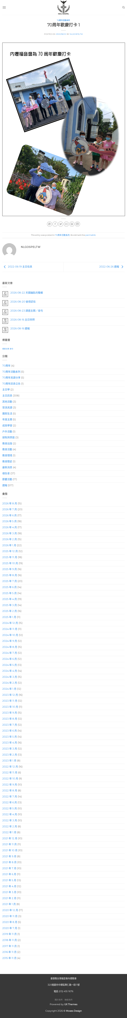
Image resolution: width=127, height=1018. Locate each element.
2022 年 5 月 (9, 808)
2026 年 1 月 (9, 545)
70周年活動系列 (63, 20)
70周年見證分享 (11, 377)
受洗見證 (7, 407)
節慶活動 (7, 479)
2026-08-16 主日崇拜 (22, 319)
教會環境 (7, 455)
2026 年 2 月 (9, 539)
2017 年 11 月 (9, 946)
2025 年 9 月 (9, 569)
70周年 (6, 365)
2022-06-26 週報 (109, 266)
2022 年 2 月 (9, 826)
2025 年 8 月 (9, 575)
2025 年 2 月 (9, 611)
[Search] (123, 7)
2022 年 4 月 (9, 814)
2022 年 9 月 (9, 784)
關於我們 (58, 1000)
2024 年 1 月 (9, 688)
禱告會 (6, 473)
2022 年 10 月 (10, 778)
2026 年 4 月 (9, 527)
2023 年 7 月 (9, 724)
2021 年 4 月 (9, 886)
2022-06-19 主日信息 (19, 266)
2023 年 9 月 (9, 712)
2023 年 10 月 (10, 706)
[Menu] (4, 7)
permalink (90, 235)
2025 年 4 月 (9, 599)
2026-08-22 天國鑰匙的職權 (26, 292)
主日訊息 (7, 395)
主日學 (6, 389)
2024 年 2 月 (9, 682)
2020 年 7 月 (9, 928)
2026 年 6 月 (9, 515)
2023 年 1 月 (9, 760)
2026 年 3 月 (9, 533)
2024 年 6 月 (9, 658)
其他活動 (7, 401)
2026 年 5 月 (9, 521)
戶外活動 (7, 431)
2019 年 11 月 (9, 934)
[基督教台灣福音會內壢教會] (63, 7)
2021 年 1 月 (9, 904)
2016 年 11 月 (9, 952)
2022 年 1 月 (9, 832)
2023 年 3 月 (9, 748)
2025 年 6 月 (9, 587)
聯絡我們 (68, 1000)
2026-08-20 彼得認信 (23, 301)
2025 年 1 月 (9, 617)
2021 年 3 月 (9, 892)
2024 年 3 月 (9, 676)
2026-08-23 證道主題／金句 (26, 310)
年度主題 (7, 419)
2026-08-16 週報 (20, 328)
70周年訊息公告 (11, 383)
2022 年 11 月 (9, 772)
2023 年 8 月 (9, 718)
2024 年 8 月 (9, 647)
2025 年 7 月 (9, 581)
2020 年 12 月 (10, 910)
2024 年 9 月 (9, 641)
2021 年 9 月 (9, 856)
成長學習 (7, 425)
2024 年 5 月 (9, 664)
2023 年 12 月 (10, 694)
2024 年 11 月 (9, 629)
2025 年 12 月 (10, 551)
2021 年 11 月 (9, 844)
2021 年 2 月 (9, 898)
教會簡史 (7, 461)
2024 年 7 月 (9, 652)
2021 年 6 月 (9, 874)
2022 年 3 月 (9, 820)
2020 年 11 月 (10, 916)
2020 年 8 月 (9, 922)
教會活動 (7, 449)
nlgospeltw (76, 34)
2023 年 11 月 (9, 700)
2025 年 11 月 (9, 557)
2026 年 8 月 (9, 503)
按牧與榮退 (8, 437)
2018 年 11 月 (9, 940)
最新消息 (7, 467)
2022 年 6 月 (9, 802)
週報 (4, 485)
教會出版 (7, 443)
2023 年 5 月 (9, 736)
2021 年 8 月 (9, 862)
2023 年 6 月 (9, 730)
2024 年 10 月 (10, 635)
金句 (11, 349)
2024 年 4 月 (9, 670)
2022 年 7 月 (9, 796)
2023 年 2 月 (9, 754)
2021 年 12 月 (9, 838)
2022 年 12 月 (10, 766)
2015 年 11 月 (9, 958)
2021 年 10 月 (10, 850)
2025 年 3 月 (9, 605)
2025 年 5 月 (9, 593)
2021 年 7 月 (9, 868)
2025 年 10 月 (10, 563)
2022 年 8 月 (9, 790)
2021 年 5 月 (9, 880)
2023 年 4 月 (9, 742)
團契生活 (7, 413)
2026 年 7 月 (9, 509)
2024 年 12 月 (10, 623)
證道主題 (5, 349)
